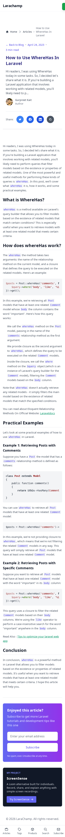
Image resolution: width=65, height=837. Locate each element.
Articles (27, 31)
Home (13, 31)
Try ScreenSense (19, 799)
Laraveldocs (47, 413)
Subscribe (32, 747)
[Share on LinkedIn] (40, 119)
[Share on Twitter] (20, 119)
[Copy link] (50, 119)
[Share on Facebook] (30, 119)
